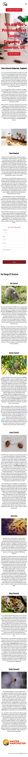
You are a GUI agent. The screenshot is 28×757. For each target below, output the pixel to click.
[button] (26, 4)
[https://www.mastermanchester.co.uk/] (14, 742)
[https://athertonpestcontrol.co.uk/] (5, 4)
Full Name (5, 230)
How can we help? (7, 249)
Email (4, 236)
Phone (4, 243)
